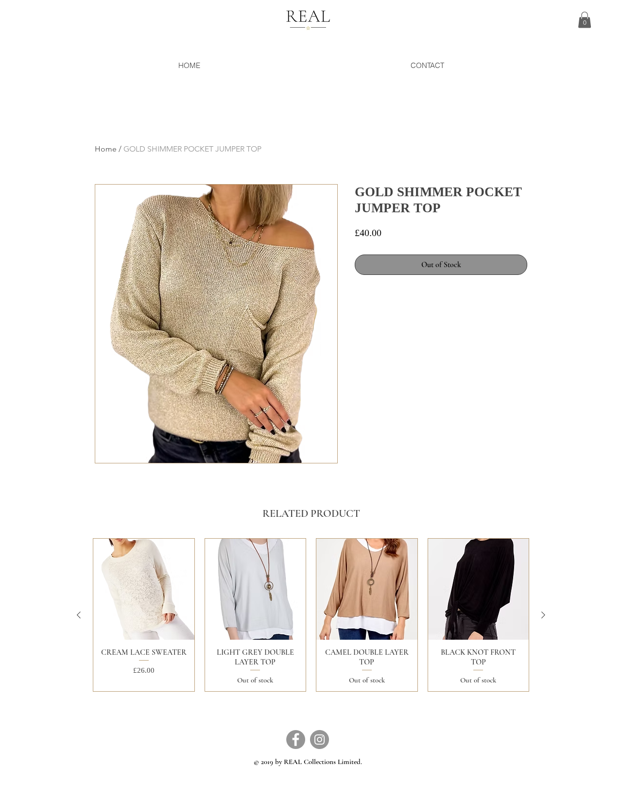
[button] (584, 20)
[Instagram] (319, 739)
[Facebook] (295, 739)
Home (106, 148)
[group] (311, 615)
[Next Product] (543, 615)
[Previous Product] (79, 615)
